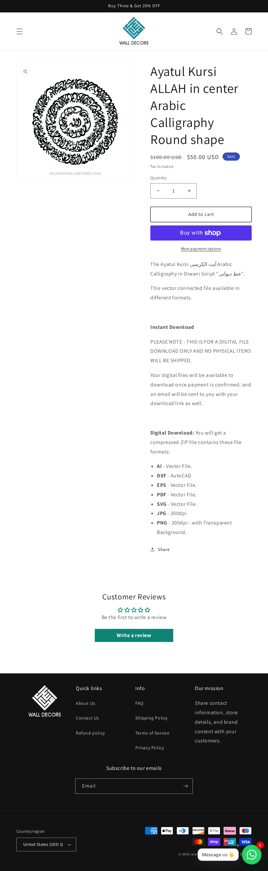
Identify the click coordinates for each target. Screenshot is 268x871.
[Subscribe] (185, 786)
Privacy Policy (149, 748)
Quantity (158, 178)
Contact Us (87, 718)
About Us (85, 703)
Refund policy (90, 733)
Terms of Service (152, 733)
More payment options (201, 248)
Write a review (134, 635)
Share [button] (164, 549)
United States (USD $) (43, 844)
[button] (19, 31)
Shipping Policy (151, 718)
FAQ (139, 703)
